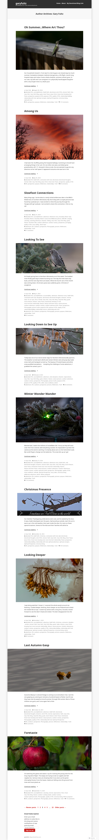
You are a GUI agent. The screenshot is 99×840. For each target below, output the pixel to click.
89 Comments (29, 636)
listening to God (56, 301)
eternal (65, 92)
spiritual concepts (41, 98)
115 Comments (64, 102)
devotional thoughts (64, 180)
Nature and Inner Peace (51, 303)
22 (53, 807)
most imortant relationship (31, 303)
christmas (42, 536)
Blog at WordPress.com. (35, 837)
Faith (68, 92)
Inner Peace (46, 94)
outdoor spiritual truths (51, 305)
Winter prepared (45, 474)
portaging (68, 222)
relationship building (66, 96)
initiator (35, 301)
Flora (36, 299)
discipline (71, 622)
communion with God (46, 180)
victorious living (63, 98)
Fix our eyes (31, 299)
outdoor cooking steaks (44, 795)
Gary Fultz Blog (35, 94)
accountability (47, 295)
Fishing (49, 220)
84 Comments (68, 385)
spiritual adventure (53, 542)
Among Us (31, 111)
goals (41, 94)
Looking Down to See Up (40, 324)
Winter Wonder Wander (40, 394)
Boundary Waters (29, 218)
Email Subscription (31, 814)
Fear (72, 92)
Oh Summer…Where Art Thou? (44, 27)
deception (39, 297)
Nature (26, 222)
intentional (48, 301)
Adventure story (54, 216)
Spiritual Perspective (52, 98)
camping (69, 218)
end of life (59, 92)
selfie (42, 383)
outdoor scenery (53, 222)
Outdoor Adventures (64, 468)
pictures (57, 226)
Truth (56, 102)
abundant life (29, 92)
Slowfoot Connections (39, 193)
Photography (50, 226)
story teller (54, 472)
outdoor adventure (42, 222)
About (64, 3)
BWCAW (64, 218)
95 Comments (29, 315)
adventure (46, 216)
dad (60, 536)
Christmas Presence (37, 489)
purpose (37, 102)
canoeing (26, 220)
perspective (31, 96)
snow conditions (49, 383)
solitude (36, 472)
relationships (50, 102)
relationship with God (30, 98)
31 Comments (29, 230)
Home (58, 3)
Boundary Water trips (65, 216)
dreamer (44, 220)
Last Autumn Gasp (36, 645)
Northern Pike (33, 222)
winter (56, 383)
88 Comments (64, 184)
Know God (60, 94)
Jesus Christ (54, 94)
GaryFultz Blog (62, 299)
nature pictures (62, 303)
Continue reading (30, 86)
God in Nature (28, 301)
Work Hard (43, 224)
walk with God (28, 100)
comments (65, 622)
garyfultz (21, 3)
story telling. (35, 224)
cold (51, 377)
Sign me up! (30, 830)
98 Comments (29, 724)
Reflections (43, 102)
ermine (27, 624)
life (26, 102)
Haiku (58, 624)
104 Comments (64, 546)
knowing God (67, 94)
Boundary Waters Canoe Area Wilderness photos (48, 218)
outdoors (36, 226)
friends (40, 299)
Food (66, 793)
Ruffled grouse (28, 630)
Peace (26, 96)
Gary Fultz (28, 90)
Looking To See (34, 239)
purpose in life (39, 96)
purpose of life (48, 96)
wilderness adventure (30, 474)
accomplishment (38, 92)
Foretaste (30, 733)
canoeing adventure (35, 220)
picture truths (36, 307)
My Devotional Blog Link (75, 3)
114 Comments (30, 480)
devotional (53, 92)
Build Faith (46, 92)
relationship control (41, 309)
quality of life (56, 96)
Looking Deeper (34, 555)
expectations (67, 377)
